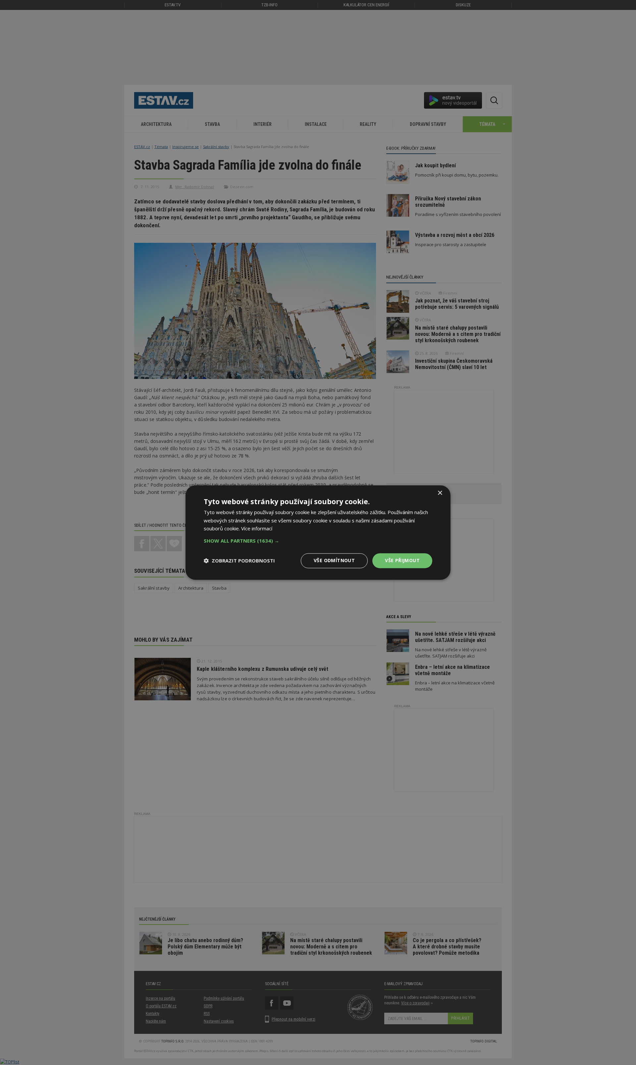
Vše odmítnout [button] (334, 560)
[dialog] (318, 532)
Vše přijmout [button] (402, 560)
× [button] (439, 493)
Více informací (256, 528)
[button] (318, 541)
